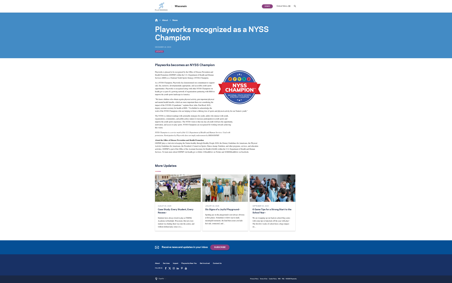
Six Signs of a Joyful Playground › (222, 210)
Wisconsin (181, 6)
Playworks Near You (189, 263)
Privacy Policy (254, 278)
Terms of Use (263, 278)
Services (166, 263)
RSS (279, 278)
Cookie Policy (273, 278)
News (175, 20)
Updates (159, 51)
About (165, 20)
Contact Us (217, 263)
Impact (175, 263)
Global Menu (282, 6)
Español (161, 278)
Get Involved (205, 263)
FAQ (283, 278)
